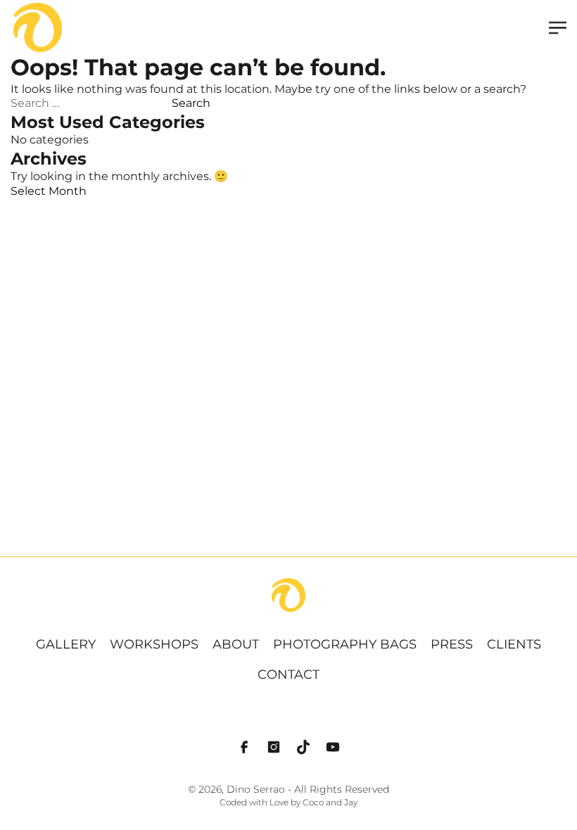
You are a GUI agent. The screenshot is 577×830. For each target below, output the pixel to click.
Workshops (154, 644)
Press (452, 644)
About (236, 644)
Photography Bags (345, 644)
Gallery (66, 644)
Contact (288, 674)
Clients (514, 644)
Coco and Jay (330, 802)
